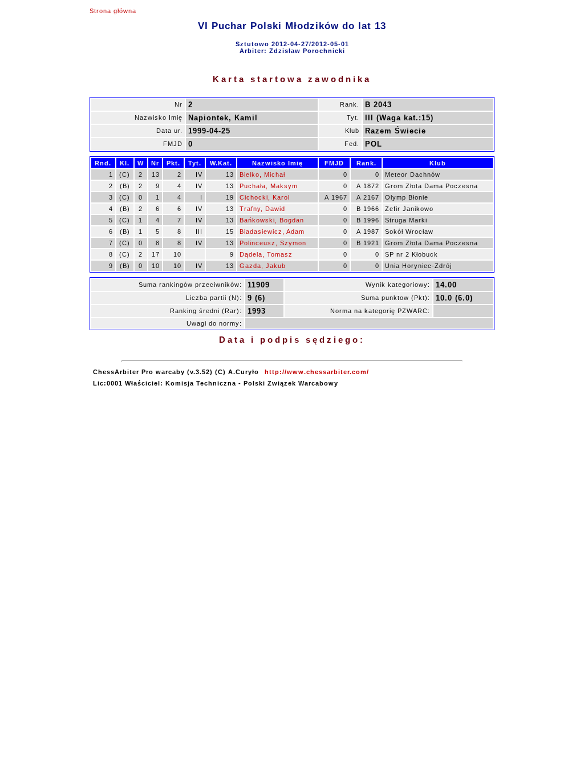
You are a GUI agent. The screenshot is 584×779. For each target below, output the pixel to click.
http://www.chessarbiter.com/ (317, 371)
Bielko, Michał (262, 174)
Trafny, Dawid (262, 208)
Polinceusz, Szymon (273, 243)
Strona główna (113, 10)
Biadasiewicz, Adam (272, 231)
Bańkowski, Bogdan (272, 220)
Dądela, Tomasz (266, 254)
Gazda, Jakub (263, 265)
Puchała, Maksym (269, 185)
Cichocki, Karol (265, 197)
